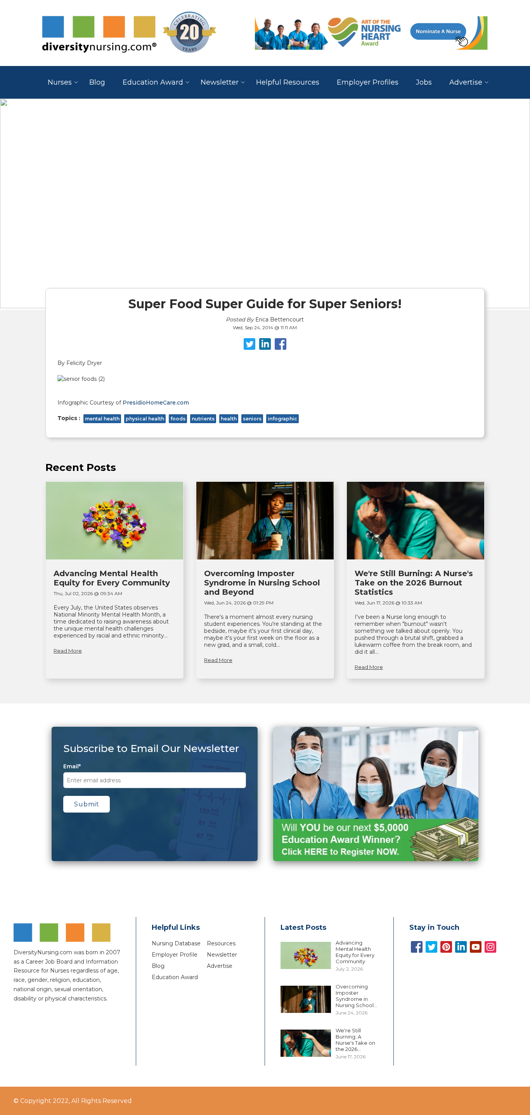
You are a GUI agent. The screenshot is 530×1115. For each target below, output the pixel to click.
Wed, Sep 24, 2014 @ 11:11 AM (265, 327)
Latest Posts (303, 927)
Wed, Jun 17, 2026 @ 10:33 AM (388, 603)
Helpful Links (176, 927)
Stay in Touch (434, 927)
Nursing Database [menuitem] (176, 943)
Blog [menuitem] (97, 82)
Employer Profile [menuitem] (174, 954)
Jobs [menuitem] (424, 82)
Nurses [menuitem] (60, 82)
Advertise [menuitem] (465, 82)
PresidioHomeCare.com (156, 402)
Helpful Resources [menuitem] (287, 82)
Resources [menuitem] (221, 943)
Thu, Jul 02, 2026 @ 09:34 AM (88, 593)
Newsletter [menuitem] (220, 82)
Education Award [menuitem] (153, 82)
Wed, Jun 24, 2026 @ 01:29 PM (239, 603)
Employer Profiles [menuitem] (367, 82)
